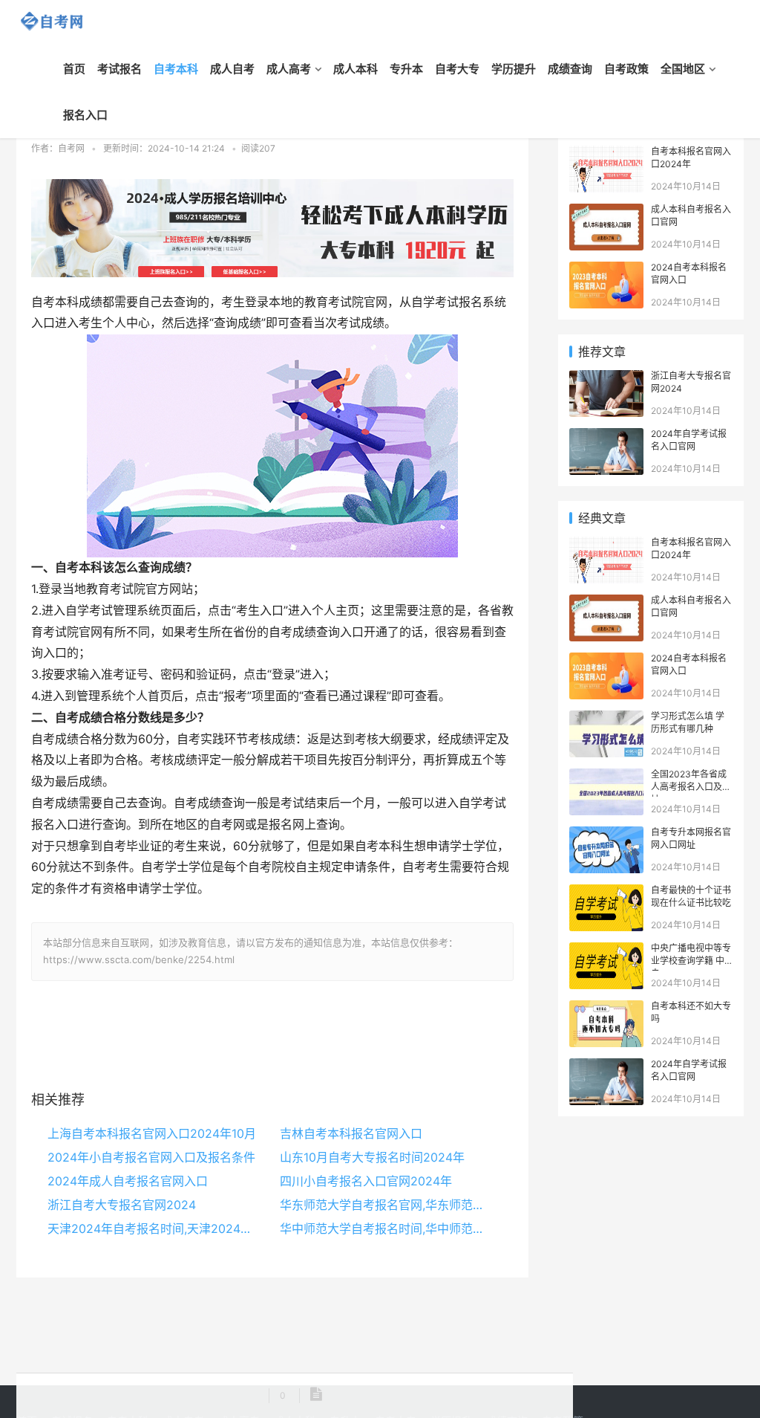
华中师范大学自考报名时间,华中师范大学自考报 (384, 1228)
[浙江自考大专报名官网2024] (606, 377)
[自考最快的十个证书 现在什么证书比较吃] (606, 892)
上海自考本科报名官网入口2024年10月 (152, 1133)
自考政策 (626, 69)
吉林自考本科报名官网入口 (351, 1133)
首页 (74, 69)
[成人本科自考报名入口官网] (606, 211)
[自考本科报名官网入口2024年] (606, 153)
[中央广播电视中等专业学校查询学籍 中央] (606, 950)
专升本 (406, 69)
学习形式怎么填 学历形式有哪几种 (687, 722)
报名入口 (85, 115)
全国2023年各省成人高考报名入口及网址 (691, 786)
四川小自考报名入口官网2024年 (366, 1180)
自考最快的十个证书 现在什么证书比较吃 (691, 896)
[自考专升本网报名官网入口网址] (606, 834)
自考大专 (457, 69)
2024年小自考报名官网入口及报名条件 (151, 1157)
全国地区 (683, 69)
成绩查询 (570, 69)
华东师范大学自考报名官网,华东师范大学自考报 (384, 1204)
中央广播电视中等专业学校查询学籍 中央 (691, 960)
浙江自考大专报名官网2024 (122, 1204)
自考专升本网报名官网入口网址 (691, 838)
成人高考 (288, 69)
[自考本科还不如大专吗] (606, 1008)
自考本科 (176, 69)
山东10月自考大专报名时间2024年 (372, 1157)
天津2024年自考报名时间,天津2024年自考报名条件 (152, 1228)
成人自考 (232, 69)
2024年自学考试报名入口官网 (689, 440)
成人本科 (355, 69)
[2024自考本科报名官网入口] (606, 269)
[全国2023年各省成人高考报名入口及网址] (606, 776)
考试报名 (119, 69)
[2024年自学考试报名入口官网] (606, 435)
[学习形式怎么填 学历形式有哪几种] (606, 718)
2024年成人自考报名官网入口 (128, 1180)
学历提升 (513, 69)
